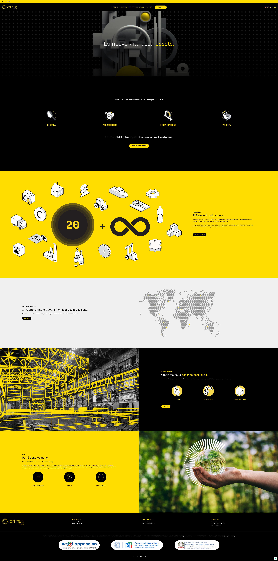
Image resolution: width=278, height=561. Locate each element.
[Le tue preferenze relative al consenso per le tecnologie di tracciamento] (275, 558)
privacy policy (224, 536)
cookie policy (232, 536)
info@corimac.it (216, 525)
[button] (139, 146)
